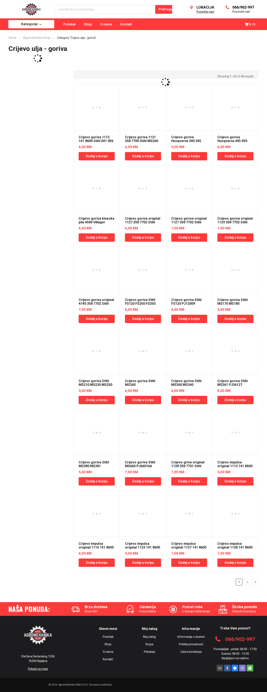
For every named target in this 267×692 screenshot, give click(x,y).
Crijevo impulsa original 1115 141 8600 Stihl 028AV (96, 547)
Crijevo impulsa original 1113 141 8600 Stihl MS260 (234, 466)
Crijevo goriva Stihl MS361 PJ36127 (232, 383)
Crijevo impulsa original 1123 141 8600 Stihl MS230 (142, 547)
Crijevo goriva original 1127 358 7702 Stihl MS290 (142, 222)
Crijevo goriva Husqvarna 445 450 (232, 139)
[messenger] (235, 668)
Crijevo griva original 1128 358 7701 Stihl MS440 (187, 466)
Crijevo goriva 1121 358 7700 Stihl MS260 (141, 139)
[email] (220, 668)
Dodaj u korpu (96, 156)
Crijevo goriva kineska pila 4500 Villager (96, 220)
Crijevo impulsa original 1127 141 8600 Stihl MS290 (188, 547)
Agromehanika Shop (36, 37)
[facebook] (227, 668)
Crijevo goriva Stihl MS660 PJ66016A (140, 464)
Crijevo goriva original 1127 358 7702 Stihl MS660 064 (189, 222)
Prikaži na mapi (38, 669)
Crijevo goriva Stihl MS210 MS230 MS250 (95, 383)
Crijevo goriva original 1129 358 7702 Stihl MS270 (235, 222)
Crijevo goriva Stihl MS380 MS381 (94, 464)
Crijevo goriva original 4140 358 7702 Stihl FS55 (96, 303)
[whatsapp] (250, 668)
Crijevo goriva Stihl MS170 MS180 (232, 302)
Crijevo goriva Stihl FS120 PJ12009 (186, 302)
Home (12, 37)
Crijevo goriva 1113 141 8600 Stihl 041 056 (96, 139)
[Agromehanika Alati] (31, 9)
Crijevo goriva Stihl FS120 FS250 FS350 (140, 302)
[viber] (242, 668)
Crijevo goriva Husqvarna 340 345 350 (186, 141)
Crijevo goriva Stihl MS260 (140, 383)
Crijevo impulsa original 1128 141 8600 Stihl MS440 (234, 547)
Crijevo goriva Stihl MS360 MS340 (186, 383)
